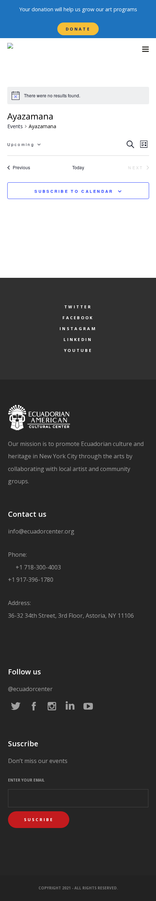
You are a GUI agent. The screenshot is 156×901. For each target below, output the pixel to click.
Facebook (77, 317)
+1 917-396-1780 (30, 580)
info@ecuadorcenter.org (41, 531)
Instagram (78, 328)
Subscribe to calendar (73, 191)
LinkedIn (77, 339)
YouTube (78, 350)
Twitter (78, 306)
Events (15, 126)
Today (78, 167)
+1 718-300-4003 (37, 567)
